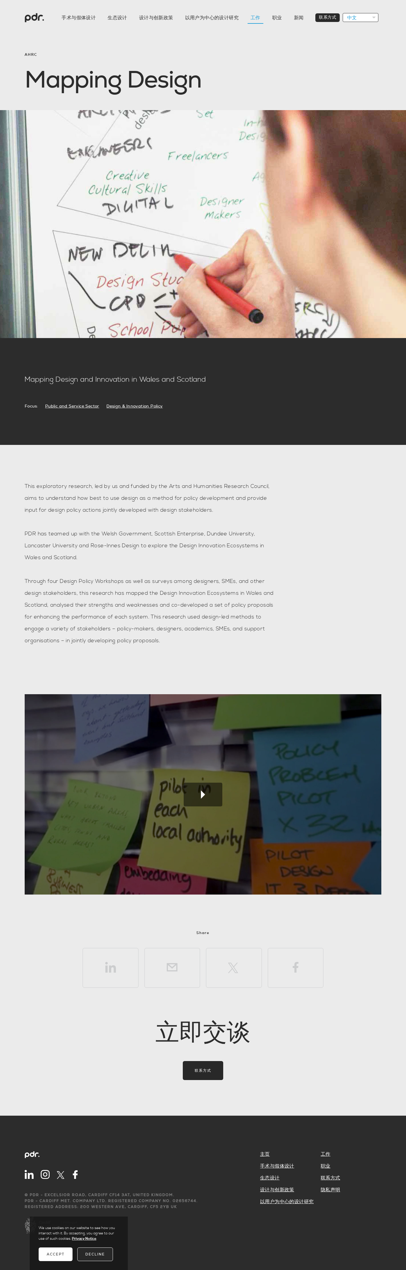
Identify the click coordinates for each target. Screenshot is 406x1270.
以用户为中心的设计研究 (212, 17)
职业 (277, 17)
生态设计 (117, 17)
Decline (95, 1254)
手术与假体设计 (79, 17)
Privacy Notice (84, 1238)
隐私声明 (330, 1189)
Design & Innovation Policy (134, 406)
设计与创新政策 (156, 17)
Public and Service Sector (72, 406)
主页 (265, 1154)
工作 (255, 17)
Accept (55, 1254)
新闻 (299, 17)
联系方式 (327, 17)
